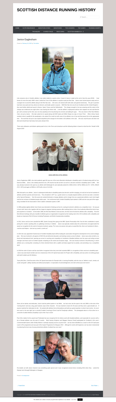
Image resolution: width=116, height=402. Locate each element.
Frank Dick (21, 385)
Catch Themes (95, 394)
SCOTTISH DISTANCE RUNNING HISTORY (56, 10)
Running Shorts (95, 28)
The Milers (36, 31)
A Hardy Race (48, 31)
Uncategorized (25, 375)
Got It (80, 399)
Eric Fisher (95, 385)
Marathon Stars (44, 28)
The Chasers (69, 28)
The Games (81, 28)
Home (17, 28)
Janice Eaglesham (27, 39)
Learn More (73, 399)
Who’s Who (60, 31)
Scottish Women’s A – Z (76, 31)
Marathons (58, 28)
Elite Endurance (29, 28)
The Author (36, 43)
